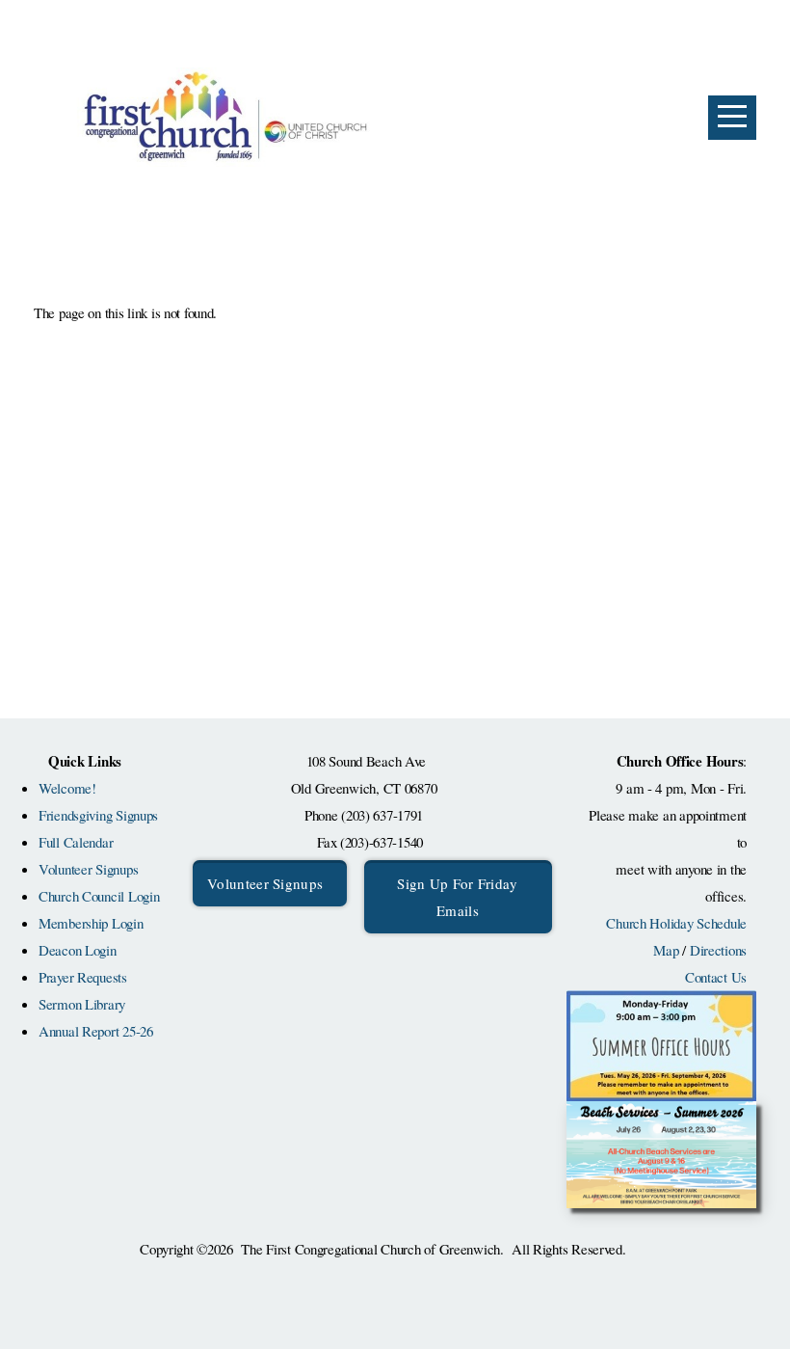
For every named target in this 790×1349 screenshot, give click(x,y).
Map (665, 949)
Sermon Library (82, 1003)
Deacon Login (78, 949)
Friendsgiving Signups (98, 814)
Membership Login (91, 922)
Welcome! (67, 787)
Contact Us (716, 976)
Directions (718, 949)
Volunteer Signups (88, 868)
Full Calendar (76, 841)
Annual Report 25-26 (96, 1030)
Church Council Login (99, 895)
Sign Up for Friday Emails (457, 897)
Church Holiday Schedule (676, 922)
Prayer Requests (83, 976)
